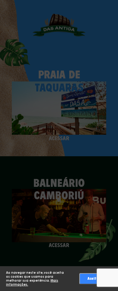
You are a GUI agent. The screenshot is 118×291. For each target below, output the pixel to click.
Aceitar (94, 278)
